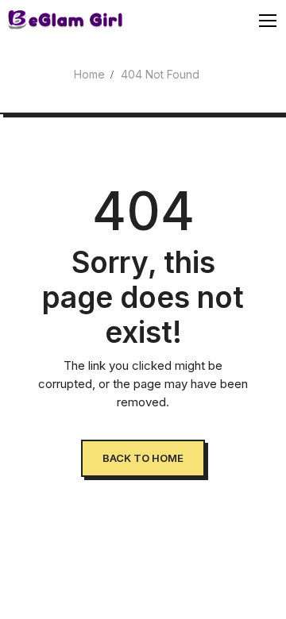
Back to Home (143, 458)
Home (89, 74)
